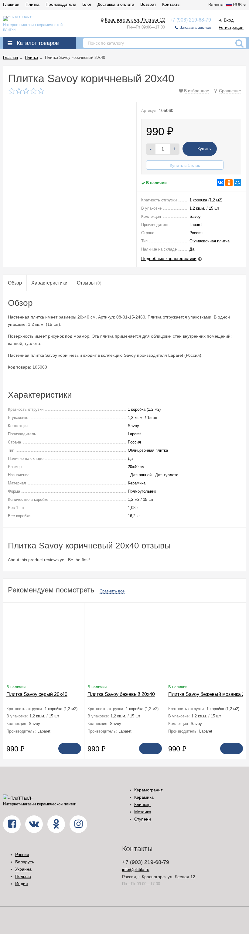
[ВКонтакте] (220, 182)
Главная (11, 4)
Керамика (144, 797)
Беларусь (24, 861)
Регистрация (231, 27)
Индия (21, 883)
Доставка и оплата (115, 4)
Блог (86, 4)
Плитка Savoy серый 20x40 (36, 694)
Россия (22, 854)
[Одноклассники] (229, 182)
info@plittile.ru (135, 869)
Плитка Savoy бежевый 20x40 (121, 694)
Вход (229, 20)
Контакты (171, 4)
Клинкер (142, 804)
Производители (61, 4)
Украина (23, 869)
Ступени (142, 819)
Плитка (32, 4)
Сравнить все (112, 591)
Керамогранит (148, 789)
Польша (23, 876)
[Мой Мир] (237, 182)
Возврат (148, 4)
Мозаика (142, 811)
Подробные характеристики (168, 258)
